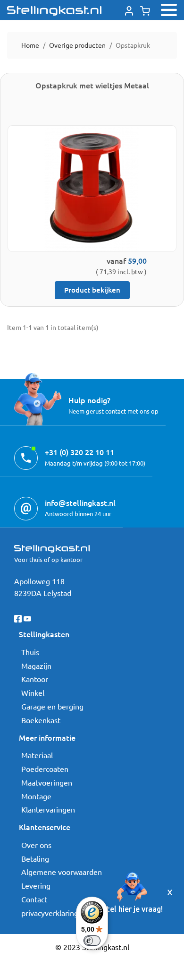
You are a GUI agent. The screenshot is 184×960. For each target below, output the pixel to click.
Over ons (36, 844)
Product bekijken (92, 289)
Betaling (35, 858)
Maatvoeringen (46, 782)
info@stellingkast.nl (80, 502)
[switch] (92, 940)
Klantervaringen (48, 809)
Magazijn (36, 665)
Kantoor (34, 678)
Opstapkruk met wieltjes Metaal (92, 85)
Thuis (30, 652)
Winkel (32, 692)
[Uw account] (129, 9)
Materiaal (37, 755)
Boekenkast (40, 720)
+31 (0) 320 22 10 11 (79, 452)
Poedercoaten (44, 768)
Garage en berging (52, 706)
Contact (34, 899)
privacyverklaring (49, 912)
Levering (35, 885)
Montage (36, 796)
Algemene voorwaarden (61, 871)
